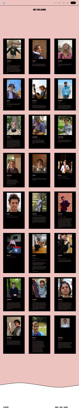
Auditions (67, 2)
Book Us (73, 2)
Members (59, 2)
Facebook (56, 407)
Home (56, 2)
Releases (63, 2)
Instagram (66, 407)
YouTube (61, 407)
